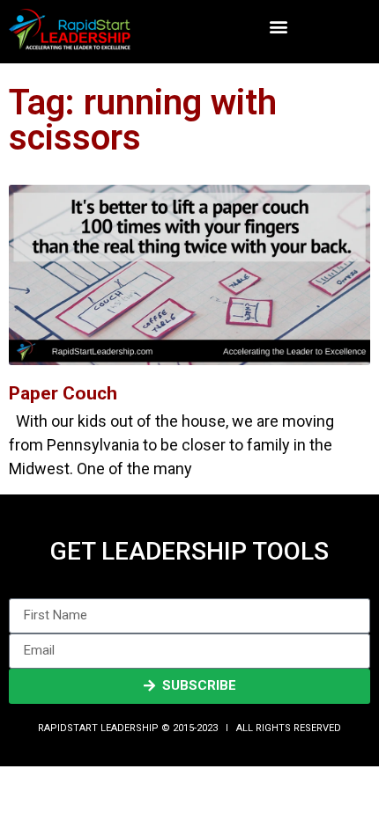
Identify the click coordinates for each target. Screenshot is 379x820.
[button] (279, 26)
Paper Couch (63, 393)
